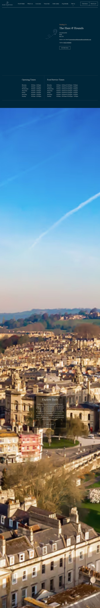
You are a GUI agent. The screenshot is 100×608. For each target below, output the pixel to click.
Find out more (50, 424)
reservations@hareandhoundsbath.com (80, 39)
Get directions (64, 47)
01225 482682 (67, 42)
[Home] (7, 3)
